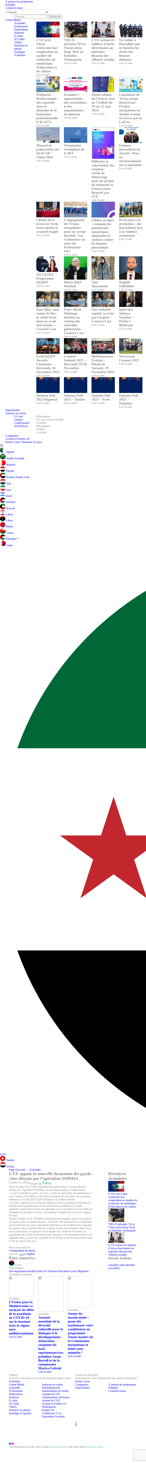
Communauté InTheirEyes (21, 424)
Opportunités (12, 410)
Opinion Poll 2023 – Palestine (128, 399)
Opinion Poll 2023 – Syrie (101, 397)
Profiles (40, 429)
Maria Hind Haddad (72, 284)
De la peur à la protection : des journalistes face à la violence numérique (130, 227)
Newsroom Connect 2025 (129, 358)
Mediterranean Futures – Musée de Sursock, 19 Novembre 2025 (103, 364)
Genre (73, 1271)
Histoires (19, 32)
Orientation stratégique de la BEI (74, 149)
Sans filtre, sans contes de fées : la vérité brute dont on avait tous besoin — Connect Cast (47, 319)
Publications (21, 29)
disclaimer (62, 1446)
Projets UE (48, 1410)
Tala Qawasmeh (100, 284)
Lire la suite (42, 74)
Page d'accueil (17, 1169)
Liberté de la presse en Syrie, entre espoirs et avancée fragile (47, 225)
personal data (96, 1446)
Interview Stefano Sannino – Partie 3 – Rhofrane (126, 317)
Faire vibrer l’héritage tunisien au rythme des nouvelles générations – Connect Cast (74, 321)
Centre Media (13, 19)
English (30, 1253)
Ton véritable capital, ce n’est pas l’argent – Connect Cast (103, 315)
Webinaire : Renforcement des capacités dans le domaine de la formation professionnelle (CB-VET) (47, 108)
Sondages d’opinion (19, 53)
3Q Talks (19, 39)
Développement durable (22, 1271)
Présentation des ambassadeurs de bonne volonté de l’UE (55, 1391)
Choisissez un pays (31, 441)
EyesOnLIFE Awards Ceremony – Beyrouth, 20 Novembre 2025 (47, 364)
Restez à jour (12, 441)
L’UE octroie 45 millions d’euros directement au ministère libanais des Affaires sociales (103, 49)
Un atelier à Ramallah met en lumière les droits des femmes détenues (129, 49)
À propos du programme (19, 1)
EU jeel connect (18, 418)
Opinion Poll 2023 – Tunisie (74, 397)
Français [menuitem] (12, 12)
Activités (41, 422)
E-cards (18, 35)
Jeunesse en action (15, 413)
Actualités (19, 23)
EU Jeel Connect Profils (49, 419)
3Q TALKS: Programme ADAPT (45, 278)
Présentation (43, 416)
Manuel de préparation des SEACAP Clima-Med (47, 151)
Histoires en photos (21, 47)
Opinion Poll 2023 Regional (46, 397)
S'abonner (14, 1381)
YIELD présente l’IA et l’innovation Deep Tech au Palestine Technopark (75, 49)
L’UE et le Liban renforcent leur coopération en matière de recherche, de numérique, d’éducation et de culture (47, 55)
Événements (21, 26)
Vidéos (18, 42)
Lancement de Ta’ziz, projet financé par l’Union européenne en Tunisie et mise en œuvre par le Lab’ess (130, 108)
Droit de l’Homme (46, 1271)
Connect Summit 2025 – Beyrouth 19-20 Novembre (75, 362)
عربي (22, 1253)
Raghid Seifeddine (126, 284)
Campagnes (12, 435)
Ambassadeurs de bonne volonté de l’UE (55, 1399)
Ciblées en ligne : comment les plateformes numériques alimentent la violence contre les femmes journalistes (103, 233)
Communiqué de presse (22, 1250)
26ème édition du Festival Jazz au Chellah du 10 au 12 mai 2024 (103, 102)
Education (63, 1271)
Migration (83, 1271)
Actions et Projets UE (17, 438)
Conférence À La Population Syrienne (53, 1415)
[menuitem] (27, 12)
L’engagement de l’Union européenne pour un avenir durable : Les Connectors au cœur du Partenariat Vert (75, 235)
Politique (10, 4)
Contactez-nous (14, 7)
